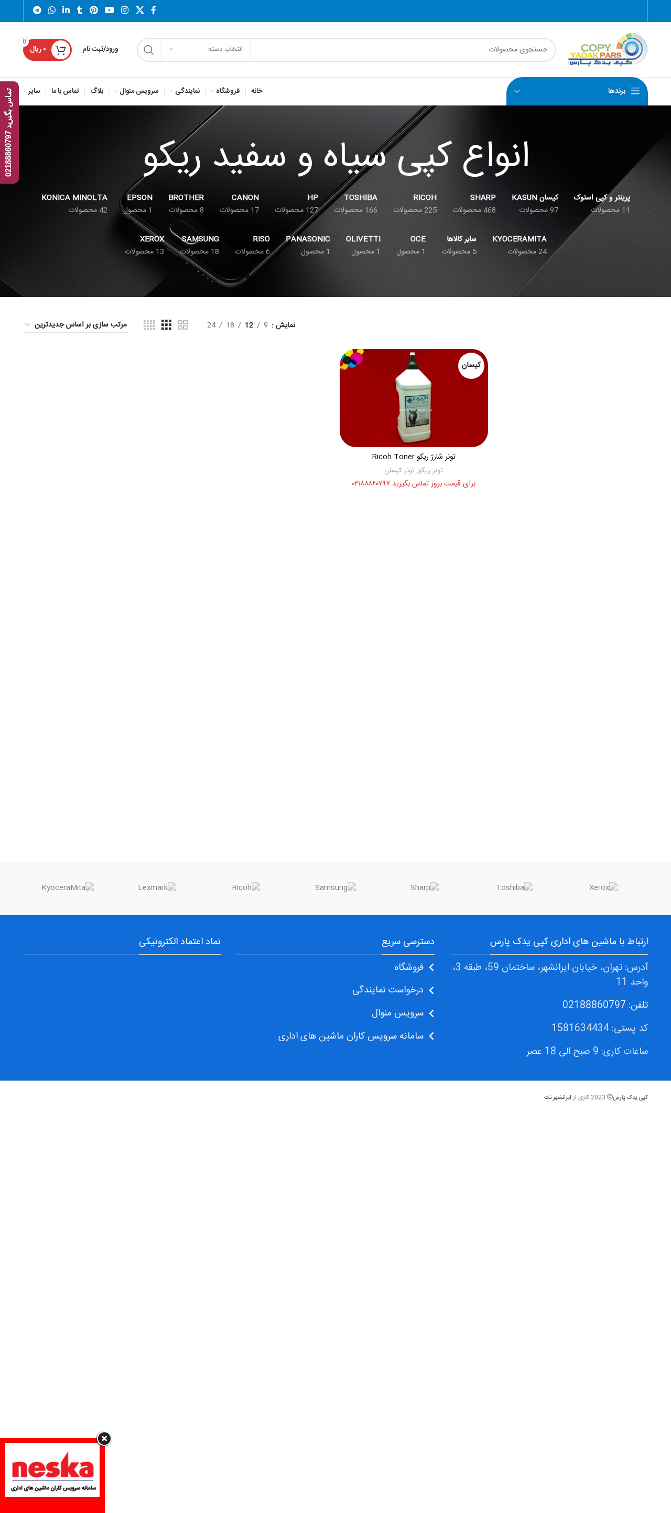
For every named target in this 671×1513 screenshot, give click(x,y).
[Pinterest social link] (93, 10)
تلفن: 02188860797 (605, 1005)
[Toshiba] (513, 888)
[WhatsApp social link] (52, 10)
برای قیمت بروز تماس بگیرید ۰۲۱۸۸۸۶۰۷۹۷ (413, 484)
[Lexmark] (156, 888)
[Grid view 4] (149, 326)
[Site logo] (607, 50)
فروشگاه (409, 968)
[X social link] (139, 10)
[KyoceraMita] (67, 888)
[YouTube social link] (109, 10)
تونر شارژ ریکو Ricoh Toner (414, 457)
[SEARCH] (149, 50)
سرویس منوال (398, 1013)
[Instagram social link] (125, 10)
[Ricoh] (246, 888)
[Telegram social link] (37, 10)
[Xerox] (603, 888)
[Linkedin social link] (66, 10)
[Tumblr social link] (79, 10)
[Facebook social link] (153, 10)
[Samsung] (335, 888)
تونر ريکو (430, 471)
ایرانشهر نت (557, 1098)
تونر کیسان (399, 471)
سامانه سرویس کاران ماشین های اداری (351, 1036)
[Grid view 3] (166, 326)
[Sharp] (424, 888)
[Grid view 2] (183, 326)
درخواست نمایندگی (388, 990)
